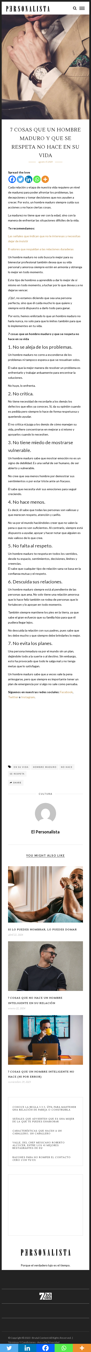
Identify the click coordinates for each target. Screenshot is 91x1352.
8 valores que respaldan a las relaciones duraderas (41, 249)
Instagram (28, 697)
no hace (67, 767)
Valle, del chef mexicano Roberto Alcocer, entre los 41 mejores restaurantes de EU (38, 1145)
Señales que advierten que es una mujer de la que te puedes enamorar (43, 1120)
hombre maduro (45, 767)
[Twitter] (20, 179)
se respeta (17, 774)
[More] (45, 179)
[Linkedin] (28, 179)
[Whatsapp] (37, 179)
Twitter (13, 697)
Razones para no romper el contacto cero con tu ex (41, 1158)
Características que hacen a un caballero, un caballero (37, 1132)
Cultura (45, 793)
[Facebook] (12, 179)
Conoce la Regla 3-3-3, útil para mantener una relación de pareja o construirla (44, 1108)
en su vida (21, 767)
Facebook (66, 692)
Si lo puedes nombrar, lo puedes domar (42, 929)
